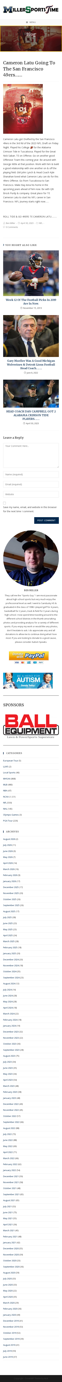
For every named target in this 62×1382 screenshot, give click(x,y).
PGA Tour (8, 820)
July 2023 (7, 1061)
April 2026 (8, 863)
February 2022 (10, 1164)
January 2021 (9, 1242)
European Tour (10, 760)
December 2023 (11, 1031)
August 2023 (9, 1055)
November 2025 (11, 893)
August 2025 (9, 911)
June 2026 (8, 851)
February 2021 (10, 1236)
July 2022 (7, 1134)
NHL (5, 808)
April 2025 (8, 935)
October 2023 (9, 1043)
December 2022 (11, 1103)
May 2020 (8, 1290)
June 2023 (8, 1067)
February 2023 (10, 1091)
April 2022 (8, 1152)
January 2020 (9, 1314)
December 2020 (11, 1248)
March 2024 (9, 1013)
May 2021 (8, 1218)
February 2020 (10, 1308)
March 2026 (9, 869)
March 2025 (9, 941)
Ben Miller (10, 223)
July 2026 (7, 844)
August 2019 (9, 1344)
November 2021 (11, 1182)
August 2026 (9, 839)
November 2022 (11, 1109)
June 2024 (8, 995)
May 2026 (8, 857)
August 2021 (9, 1200)
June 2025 (8, 923)
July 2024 (7, 989)
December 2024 (11, 959)
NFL (40, 223)
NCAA (6, 796)
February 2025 (10, 947)
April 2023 (8, 1079)
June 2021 (8, 1212)
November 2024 (11, 965)
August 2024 (9, 983)
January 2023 (9, 1098)
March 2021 (9, 1230)
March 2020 (9, 1302)
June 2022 (8, 1140)
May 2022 (8, 1146)
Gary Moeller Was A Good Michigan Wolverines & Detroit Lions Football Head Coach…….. (31, 364)
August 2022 (9, 1128)
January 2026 (9, 881)
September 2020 (11, 1266)
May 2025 (8, 929)
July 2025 (7, 917)
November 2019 (11, 1326)
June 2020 (8, 1284)
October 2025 (9, 899)
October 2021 (9, 1188)
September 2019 (11, 1338)
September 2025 (11, 905)
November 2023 (11, 1037)
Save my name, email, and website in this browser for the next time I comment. (30, 509)
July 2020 (7, 1278)
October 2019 (9, 1332)
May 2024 (8, 1001)
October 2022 (9, 1116)
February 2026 (10, 875)
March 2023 (9, 1085)
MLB (5, 784)
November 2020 (11, 1254)
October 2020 (9, 1260)
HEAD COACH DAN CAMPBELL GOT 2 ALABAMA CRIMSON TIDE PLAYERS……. (31, 415)
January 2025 (9, 953)
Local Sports (9, 772)
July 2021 (7, 1206)
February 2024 (10, 1019)
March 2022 (9, 1158)
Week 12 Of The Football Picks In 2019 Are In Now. (31, 301)
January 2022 (9, 1170)
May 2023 (8, 1073)
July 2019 (7, 1350)
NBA (5, 790)
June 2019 (8, 1356)
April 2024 (8, 1007)
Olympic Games (11, 814)
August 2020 (9, 1272)
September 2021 (11, 1194)
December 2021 (11, 1176)
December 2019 (11, 1320)
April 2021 (8, 1224)
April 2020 (8, 1296)
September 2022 (11, 1122)
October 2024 (9, 971)
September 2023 (11, 1049)
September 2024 (11, 977)
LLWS (5, 766)
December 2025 (11, 887)
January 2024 (9, 1025)
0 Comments (12, 227)
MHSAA (6, 778)
